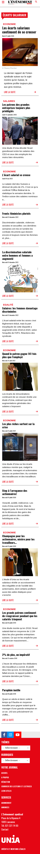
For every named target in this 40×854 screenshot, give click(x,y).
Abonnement (6, 803)
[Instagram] (10, 735)
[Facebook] (4, 735)
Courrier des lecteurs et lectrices (16, 786)
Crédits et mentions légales (13, 849)
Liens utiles (6, 791)
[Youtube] (17, 735)
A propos (5, 777)
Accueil (4, 773)
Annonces (5, 807)
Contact (4, 829)
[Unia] (10, 839)
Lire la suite (9, 92)
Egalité (8, 304)
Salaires (9, 101)
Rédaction (5, 782)
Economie (9, 24)
